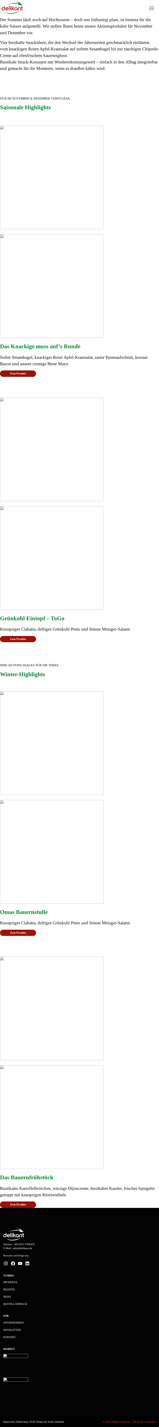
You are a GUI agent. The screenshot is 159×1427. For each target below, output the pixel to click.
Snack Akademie (56, 1421)
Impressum (8, 1421)
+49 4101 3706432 (24, 1244)
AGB (32, 1421)
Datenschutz (22, 1421)
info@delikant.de (22, 1248)
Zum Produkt (18, 373)
